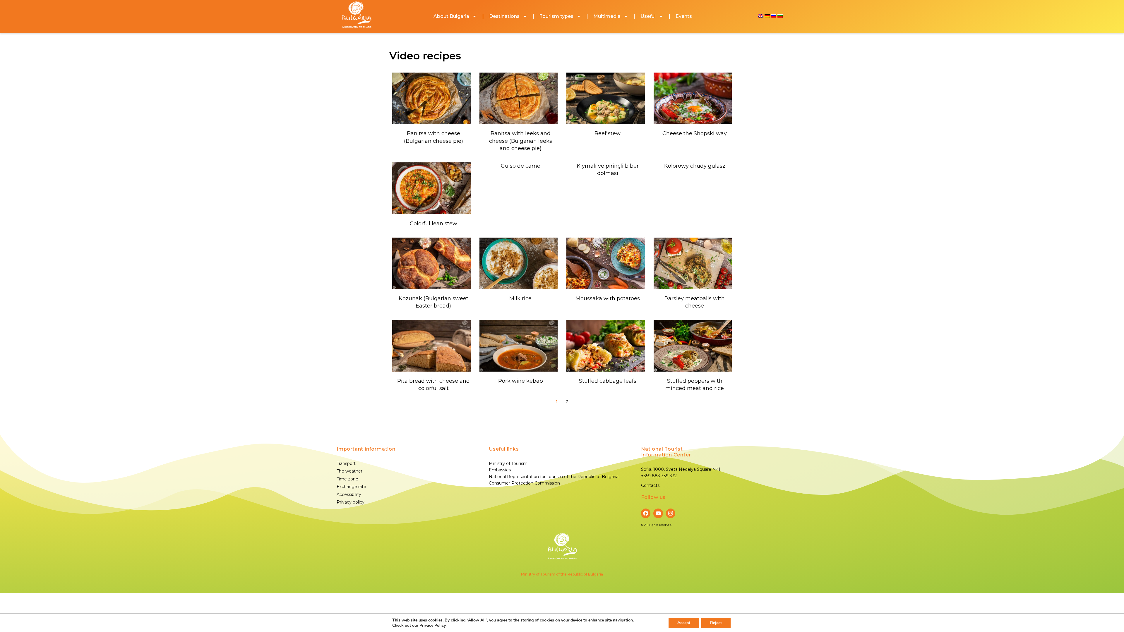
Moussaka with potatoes (607, 298)
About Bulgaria (451, 16)
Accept (683, 623)
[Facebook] (645, 513)
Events (684, 16)
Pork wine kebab (520, 381)
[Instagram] (670, 513)
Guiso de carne (520, 166)
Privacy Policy (432, 625)
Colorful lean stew (433, 223)
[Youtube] (658, 513)
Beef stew (607, 133)
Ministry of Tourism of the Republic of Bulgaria (562, 574)
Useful (648, 16)
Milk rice (520, 298)
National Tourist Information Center (666, 452)
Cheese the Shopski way (694, 133)
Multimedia (607, 16)
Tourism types (556, 16)
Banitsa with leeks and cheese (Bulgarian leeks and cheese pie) (520, 140)
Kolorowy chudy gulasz (694, 166)
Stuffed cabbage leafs (607, 381)
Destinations (504, 16)
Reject (716, 623)
